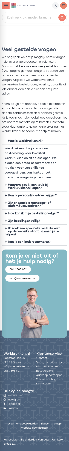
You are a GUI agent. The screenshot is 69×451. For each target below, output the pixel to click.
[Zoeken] (62, 17)
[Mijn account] (55, 5)
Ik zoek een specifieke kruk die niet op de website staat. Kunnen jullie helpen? (32, 231)
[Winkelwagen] (63, 5)
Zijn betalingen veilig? (24, 221)
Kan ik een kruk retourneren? (29, 242)
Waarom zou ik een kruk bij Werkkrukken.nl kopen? (28, 186)
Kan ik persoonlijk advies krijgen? (32, 195)
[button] (34, 141)
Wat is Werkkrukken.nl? (25, 141)
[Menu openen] (6, 5)
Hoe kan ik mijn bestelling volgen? (33, 213)
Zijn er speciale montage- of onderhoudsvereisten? (29, 204)
